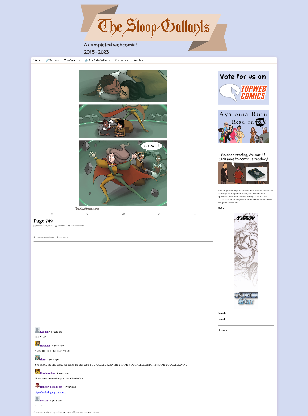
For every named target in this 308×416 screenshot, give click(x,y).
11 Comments (77, 225)
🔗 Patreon (52, 60)
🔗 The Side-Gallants (97, 60)
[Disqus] (123, 284)
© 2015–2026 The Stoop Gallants (49, 412)
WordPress (82, 412)
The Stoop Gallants (45, 237)
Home (37, 60)
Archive (138, 60)
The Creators (72, 60)
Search (222, 319)
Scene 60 (63, 237)
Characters (121, 60)
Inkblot (96, 412)
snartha (61, 225)
